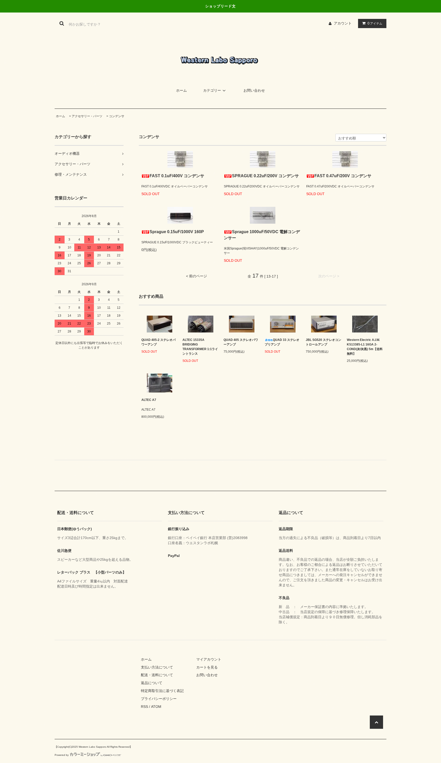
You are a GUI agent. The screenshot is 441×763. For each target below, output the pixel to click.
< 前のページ (196, 276)
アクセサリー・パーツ (87, 116)
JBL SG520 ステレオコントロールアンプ (323, 342)
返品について (151, 683)
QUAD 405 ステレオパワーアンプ (241, 342)
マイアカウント (208, 659)
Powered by (62, 755)
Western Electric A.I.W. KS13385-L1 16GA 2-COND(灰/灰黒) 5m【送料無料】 (365, 346)
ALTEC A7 (148, 400)
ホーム (181, 90)
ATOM (156, 707)
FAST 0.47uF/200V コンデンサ (342, 176)
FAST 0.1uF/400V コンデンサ (177, 176)
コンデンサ (116, 116)
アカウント (343, 23)
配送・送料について (157, 675)
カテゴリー (212, 90)
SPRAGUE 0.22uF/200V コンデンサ (265, 176)
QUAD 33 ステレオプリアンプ (282, 342)
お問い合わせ (254, 90)
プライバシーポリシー (159, 699)
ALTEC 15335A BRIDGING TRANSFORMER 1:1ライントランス (200, 346)
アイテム (375, 23)
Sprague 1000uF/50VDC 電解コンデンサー (262, 235)
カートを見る (207, 667)
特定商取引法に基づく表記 (162, 691)
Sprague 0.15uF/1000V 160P (177, 232)
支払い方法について (157, 667)
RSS (144, 707)
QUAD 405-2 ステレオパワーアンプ (158, 342)
